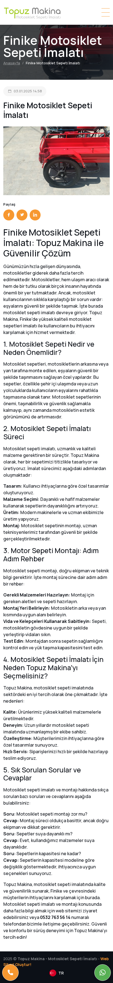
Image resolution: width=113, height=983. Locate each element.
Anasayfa (11, 62)
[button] (56, 973)
